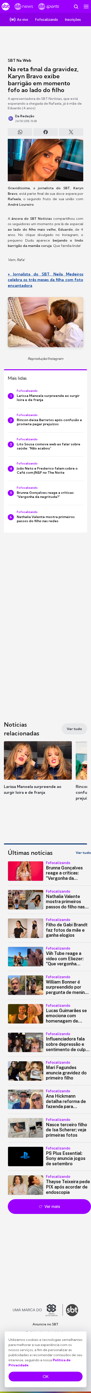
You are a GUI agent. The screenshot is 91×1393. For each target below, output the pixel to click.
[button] (38, 772)
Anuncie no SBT (45, 1324)
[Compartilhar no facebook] (45, 132)
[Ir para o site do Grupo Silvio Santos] (38, 1310)
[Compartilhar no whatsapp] (20, 132)
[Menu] (86, 6)
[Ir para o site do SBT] (72, 1310)
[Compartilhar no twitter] (71, 132)
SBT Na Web (19, 60)
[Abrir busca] (76, 6)
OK (46, 1376)
